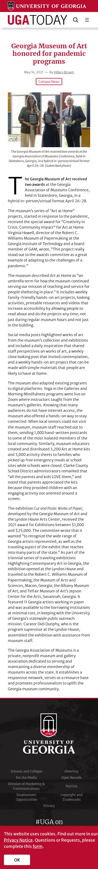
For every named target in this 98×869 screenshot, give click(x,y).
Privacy (49, 806)
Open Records (71, 777)
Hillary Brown (64, 72)
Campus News (49, 82)
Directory (72, 771)
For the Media (26, 777)
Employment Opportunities (26, 797)
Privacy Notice (18, 840)
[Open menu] (87, 20)
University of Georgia (49, 733)
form (38, 846)
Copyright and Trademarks (71, 797)
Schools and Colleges (26, 771)
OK (17, 859)
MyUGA (71, 786)
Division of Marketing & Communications (26, 786)
